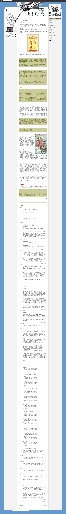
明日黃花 (22, 22)
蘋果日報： (21, 87)
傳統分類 (51, 35)
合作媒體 (51, 25)
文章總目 (51, 37)
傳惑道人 (21, 207)
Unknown (21, 474)
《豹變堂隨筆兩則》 (25, 116)
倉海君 (26, 22)
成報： (20, 69)
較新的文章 (21, 505)
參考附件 (51, 27)
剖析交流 (51, 29)
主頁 (51, 22)
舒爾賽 (21, 250)
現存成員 (51, 33)
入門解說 (51, 20)
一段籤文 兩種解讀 (26, 187)
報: (21, 56)
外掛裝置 (51, 38)
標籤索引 (51, 32)
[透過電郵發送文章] (46, 198)
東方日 (20, 56)
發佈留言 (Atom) (24, 508)
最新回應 (51, 30)
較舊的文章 (45, 505)
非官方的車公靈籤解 (23, 20)
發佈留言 (44, 501)
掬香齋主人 (22, 239)
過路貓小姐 (22, 214)
